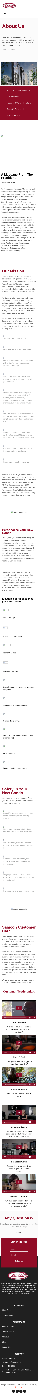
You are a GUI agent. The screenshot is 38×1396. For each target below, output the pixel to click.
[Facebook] (13, 1391)
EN (5, 14)
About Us (10, 90)
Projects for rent (8, 1332)
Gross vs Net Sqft (13, 115)
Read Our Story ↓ (8, 50)
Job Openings (7, 1315)
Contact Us (6, 1347)
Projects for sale (8, 1326)
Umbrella (18, 1387)
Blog (4, 1342)
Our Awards (22, 90)
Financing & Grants (14, 103)
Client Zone (6, 1310)
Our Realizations (13, 97)
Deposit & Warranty (14, 109)
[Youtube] (24, 1391)
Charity (28, 103)
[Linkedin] (20, 1391)
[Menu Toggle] (34, 5)
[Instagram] (17, 1391)
